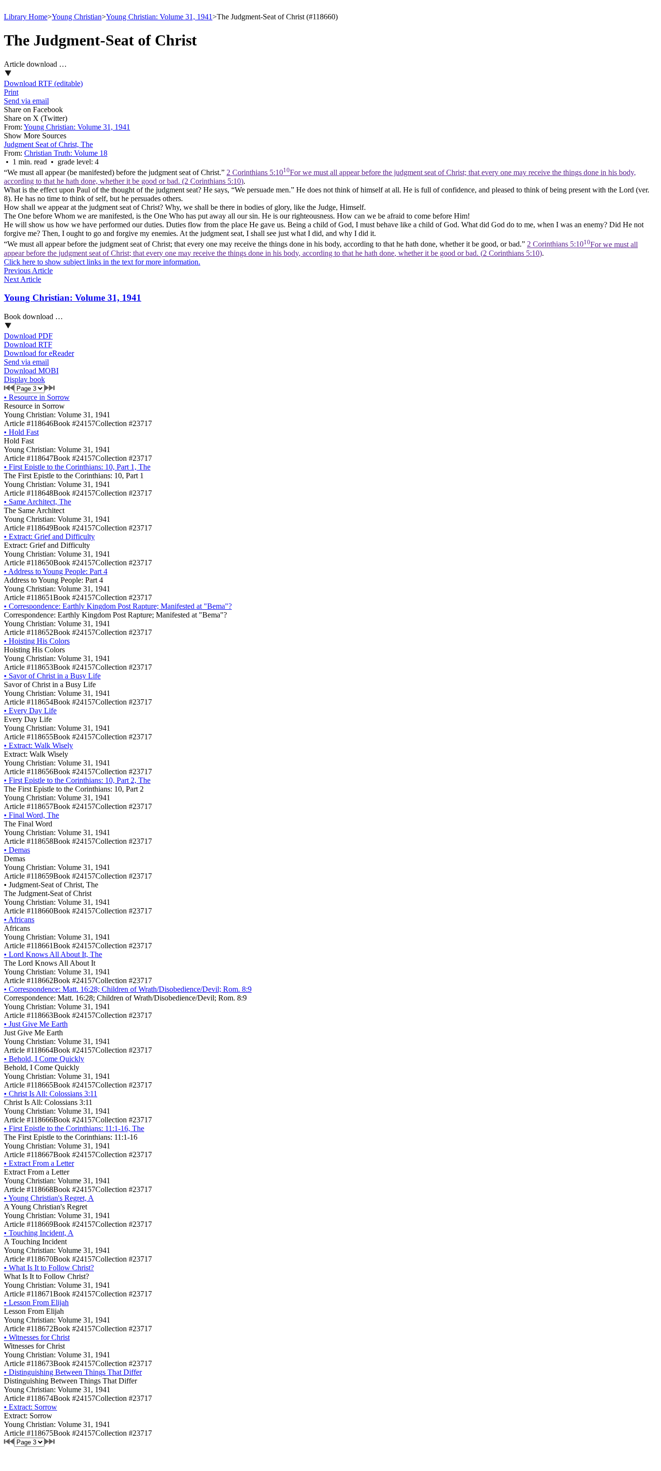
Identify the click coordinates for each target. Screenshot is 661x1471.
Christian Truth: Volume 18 (65, 153)
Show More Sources (35, 136)
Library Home (25, 17)
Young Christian (77, 17)
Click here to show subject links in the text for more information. (102, 262)
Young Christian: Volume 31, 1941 (159, 17)
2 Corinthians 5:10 (321, 248)
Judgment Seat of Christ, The (48, 144)
